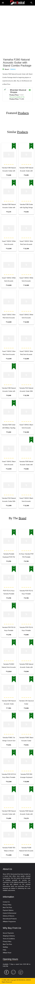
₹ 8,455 (26, 175)
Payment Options (8, 910)
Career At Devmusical (9, 913)
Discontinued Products (10, 918)
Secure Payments (8, 933)
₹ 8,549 (8, 175)
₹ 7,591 (8, 708)
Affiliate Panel (7, 952)
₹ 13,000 (8, 285)
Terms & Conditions (9, 938)
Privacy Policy (7, 904)
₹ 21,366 (8, 781)
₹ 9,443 (26, 212)
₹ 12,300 (8, 248)
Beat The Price (7, 907)
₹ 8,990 (26, 634)
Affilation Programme (9, 921)
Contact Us (6, 902)
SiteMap (5, 947)
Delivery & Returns (8, 916)
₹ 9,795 (8, 561)
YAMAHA (13, 69)
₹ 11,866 (8, 855)
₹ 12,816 (8, 671)
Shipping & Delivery (9, 936)
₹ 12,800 (26, 285)
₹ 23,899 (26, 781)
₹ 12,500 (26, 322)
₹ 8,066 (26, 469)
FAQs (4, 950)
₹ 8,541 (8, 745)
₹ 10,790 (26, 395)
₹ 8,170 (8, 212)
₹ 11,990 (8, 505)
